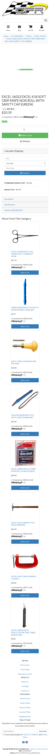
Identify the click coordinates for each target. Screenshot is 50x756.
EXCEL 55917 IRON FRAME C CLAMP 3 (24, 577)
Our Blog (25, 686)
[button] (25, 141)
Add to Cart (26, 135)
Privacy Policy (25, 703)
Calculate (26, 173)
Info (36, 117)
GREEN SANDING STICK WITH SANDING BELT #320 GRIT (25, 308)
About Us (25, 682)
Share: (5, 109)
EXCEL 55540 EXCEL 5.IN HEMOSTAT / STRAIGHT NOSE (22, 253)
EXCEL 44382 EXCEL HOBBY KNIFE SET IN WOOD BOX (23, 470)
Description (8, 199)
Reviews (7, 210)
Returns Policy (25, 707)
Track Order (25, 669)
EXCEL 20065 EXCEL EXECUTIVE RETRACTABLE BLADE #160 (23, 632)
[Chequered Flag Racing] (25, 8)
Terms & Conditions (30, 735)
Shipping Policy (25, 716)
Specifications (9, 205)
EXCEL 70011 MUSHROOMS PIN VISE (23, 362)
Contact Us (25, 691)
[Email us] (23, 742)
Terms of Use (25, 698)
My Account (25, 665)
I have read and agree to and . (25, 736)
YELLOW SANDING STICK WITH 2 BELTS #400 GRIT (22, 416)
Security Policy (25, 712)
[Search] (45, 20)
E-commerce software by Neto (38, 749)
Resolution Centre (25, 674)
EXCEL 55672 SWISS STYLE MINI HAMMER (23, 523)
